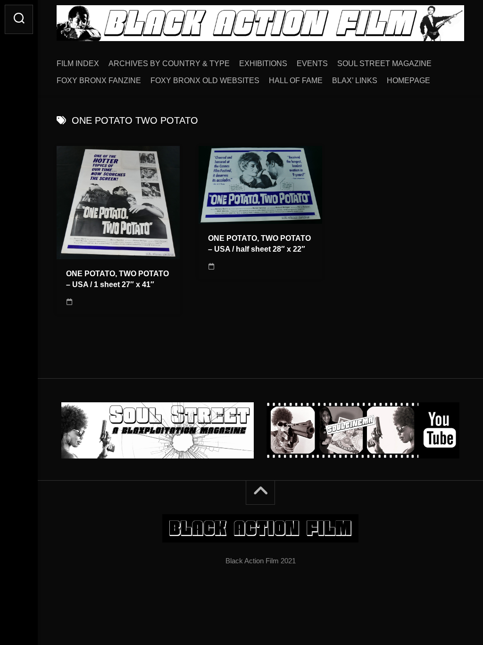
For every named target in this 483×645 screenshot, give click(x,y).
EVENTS (312, 63)
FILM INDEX (78, 63)
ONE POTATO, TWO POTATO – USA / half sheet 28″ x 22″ (259, 243)
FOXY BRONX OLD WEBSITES (204, 80)
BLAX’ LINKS (354, 80)
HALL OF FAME (296, 80)
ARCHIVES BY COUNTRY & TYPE (169, 63)
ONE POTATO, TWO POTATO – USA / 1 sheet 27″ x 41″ (117, 279)
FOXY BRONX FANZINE (99, 80)
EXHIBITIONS (263, 63)
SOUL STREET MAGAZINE (384, 63)
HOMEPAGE (408, 80)
